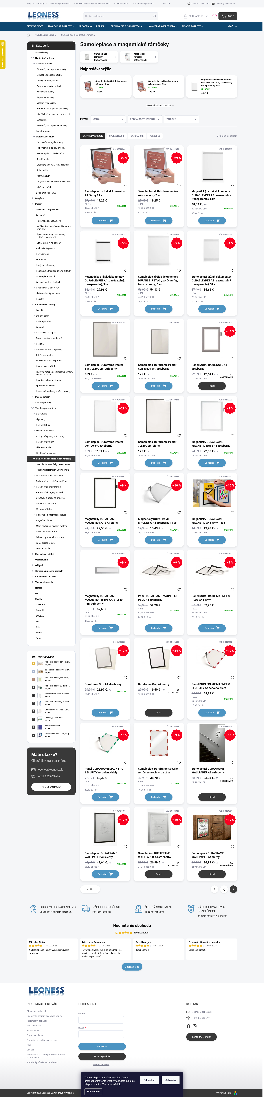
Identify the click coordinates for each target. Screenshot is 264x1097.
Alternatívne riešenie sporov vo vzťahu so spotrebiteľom (46, 1056)
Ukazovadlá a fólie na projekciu (50, 498)
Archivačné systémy (45, 248)
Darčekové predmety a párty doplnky (53, 391)
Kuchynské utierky (45, 91)
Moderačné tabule (44, 509)
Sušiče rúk (41, 120)
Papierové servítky (45, 97)
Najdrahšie (136, 136)
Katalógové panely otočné (48, 487)
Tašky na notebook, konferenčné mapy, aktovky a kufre (54, 373)
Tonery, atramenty (44, 582)
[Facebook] (188, 1025)
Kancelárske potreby (45, 304)
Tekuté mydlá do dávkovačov (50, 153)
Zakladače (41, 215)
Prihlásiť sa (102, 1046)
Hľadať (154, 16)
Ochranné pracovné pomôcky (49, 571)
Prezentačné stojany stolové (49, 492)
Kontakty (40, 3)
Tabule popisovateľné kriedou (50, 537)
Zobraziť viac (132, 966)
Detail (212, 386)
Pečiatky (40, 344)
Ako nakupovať (121, 3)
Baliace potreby (43, 321)
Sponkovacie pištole (45, 385)
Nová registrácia (102, 1056)
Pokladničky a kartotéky (47, 287)
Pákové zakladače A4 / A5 (49, 221)
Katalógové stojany (45, 442)
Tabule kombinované (46, 503)
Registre (40, 299)
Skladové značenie (44, 430)
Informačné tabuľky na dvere (49, 475)
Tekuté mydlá (43, 159)
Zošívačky (41, 327)
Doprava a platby (35, 1035)
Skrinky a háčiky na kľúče (48, 293)
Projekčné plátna (44, 520)
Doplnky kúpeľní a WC (46, 193)
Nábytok (39, 565)
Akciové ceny (41, 52)
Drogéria (39, 198)
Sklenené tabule (43, 447)
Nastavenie (93, 1091)
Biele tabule (41, 414)
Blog (29, 3)
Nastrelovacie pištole (46, 366)
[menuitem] (36, 26)
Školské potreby (43, 402)
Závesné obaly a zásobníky (48, 282)
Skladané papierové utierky (49, 75)
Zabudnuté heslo (101, 1065)
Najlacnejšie (116, 136)
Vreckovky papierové (46, 103)
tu (120, 1084)
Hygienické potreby (44, 58)
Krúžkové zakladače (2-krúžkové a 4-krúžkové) (54, 227)
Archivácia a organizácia (47, 209)
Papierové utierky (44, 63)
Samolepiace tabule (45, 543)
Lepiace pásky (43, 316)
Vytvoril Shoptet (223, 1093)
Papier (38, 204)
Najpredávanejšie (92, 136)
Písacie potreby (42, 397)
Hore (92, 889)
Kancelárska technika (45, 576)
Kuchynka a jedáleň (44, 554)
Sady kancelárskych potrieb (49, 360)
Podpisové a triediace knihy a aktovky (53, 271)
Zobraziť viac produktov (158, 105)
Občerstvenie (41, 559)
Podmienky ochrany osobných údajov (92, 3)
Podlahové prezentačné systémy (51, 481)
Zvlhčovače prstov (44, 355)
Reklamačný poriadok (143, 3)
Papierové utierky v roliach (49, 86)
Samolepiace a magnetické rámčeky (53, 459)
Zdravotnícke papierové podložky (52, 108)
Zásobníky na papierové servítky (52, 125)
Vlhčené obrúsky (44, 187)
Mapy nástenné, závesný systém (51, 526)
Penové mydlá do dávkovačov (51, 148)
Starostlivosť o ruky (45, 136)
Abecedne (155, 136)
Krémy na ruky (43, 176)
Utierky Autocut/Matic (47, 80)
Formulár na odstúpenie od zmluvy (43, 1040)
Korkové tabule (43, 425)
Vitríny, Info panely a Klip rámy (50, 436)
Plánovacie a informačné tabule (51, 515)
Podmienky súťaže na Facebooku (42, 1062)
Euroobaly (41, 259)
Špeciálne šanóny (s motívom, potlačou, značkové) (51, 235)
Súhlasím (170, 1080)
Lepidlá (39, 310)
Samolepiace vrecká (45, 276)
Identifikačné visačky (46, 453)
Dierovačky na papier (46, 332)
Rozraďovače (42, 254)
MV (36, 593)
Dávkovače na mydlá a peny (50, 142)
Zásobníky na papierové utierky (51, 69)
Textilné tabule (43, 548)
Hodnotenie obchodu (132, 925)
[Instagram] (194, 1025)
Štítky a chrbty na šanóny (49, 243)
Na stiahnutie (33, 1030)
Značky (38, 599)
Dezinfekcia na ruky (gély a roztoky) (53, 165)
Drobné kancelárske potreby (49, 349)
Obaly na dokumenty (46, 265)
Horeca (38, 588)
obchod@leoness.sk (50, 769)
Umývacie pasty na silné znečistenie (53, 181)
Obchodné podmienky (59, 3)
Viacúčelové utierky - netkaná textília (54, 114)
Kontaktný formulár (51, 787)
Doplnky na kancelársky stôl (49, 338)
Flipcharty (41, 419)
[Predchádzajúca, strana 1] (224, 889)
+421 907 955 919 (49, 776)
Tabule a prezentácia (45, 408)
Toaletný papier (43, 131)
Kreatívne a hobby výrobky (48, 380)
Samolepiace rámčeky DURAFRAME (53, 464)
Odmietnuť (149, 1080)
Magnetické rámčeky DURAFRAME (53, 470)
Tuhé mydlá (42, 170)
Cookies (30, 1049)
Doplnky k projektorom (46, 531)
